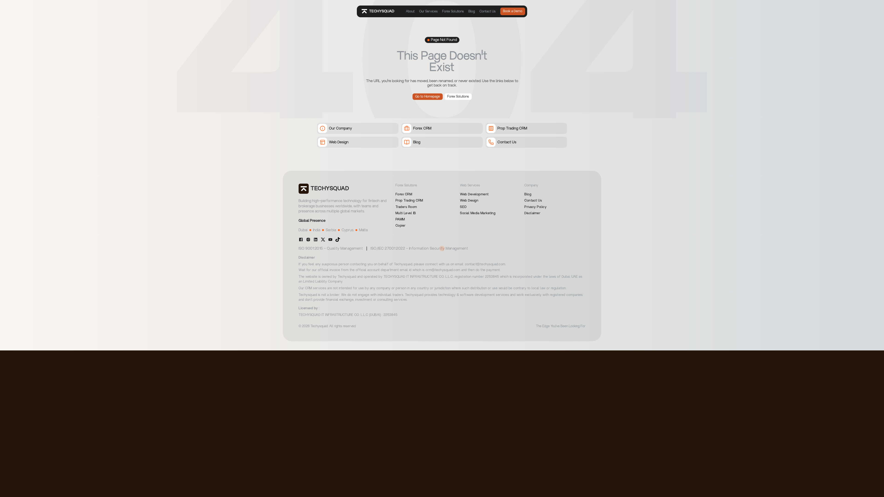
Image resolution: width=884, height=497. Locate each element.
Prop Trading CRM (409, 200)
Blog (471, 11)
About (410, 11)
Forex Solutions (453, 11)
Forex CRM (403, 194)
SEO (463, 207)
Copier (400, 226)
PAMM (400, 219)
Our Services (428, 11)
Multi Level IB (405, 213)
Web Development (474, 194)
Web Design (469, 200)
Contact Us (488, 11)
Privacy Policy (535, 207)
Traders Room (406, 207)
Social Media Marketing (477, 213)
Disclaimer (532, 213)
